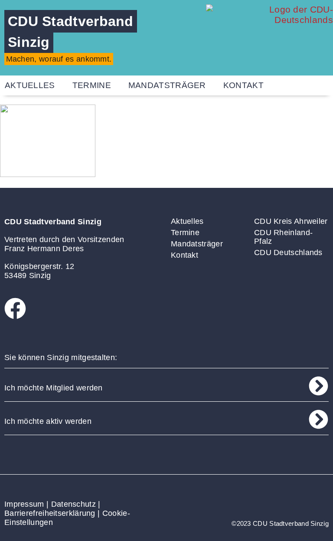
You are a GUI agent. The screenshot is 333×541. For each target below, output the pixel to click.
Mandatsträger (167, 85)
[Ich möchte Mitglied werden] (318, 386)
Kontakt (243, 85)
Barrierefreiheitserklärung (49, 513)
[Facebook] (15, 308)
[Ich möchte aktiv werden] (318, 419)
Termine (91, 85)
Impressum (24, 504)
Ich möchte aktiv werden (47, 421)
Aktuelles (187, 221)
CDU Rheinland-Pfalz (283, 237)
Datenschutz (73, 504)
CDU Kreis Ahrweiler (291, 221)
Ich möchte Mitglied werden (53, 388)
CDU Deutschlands (288, 252)
